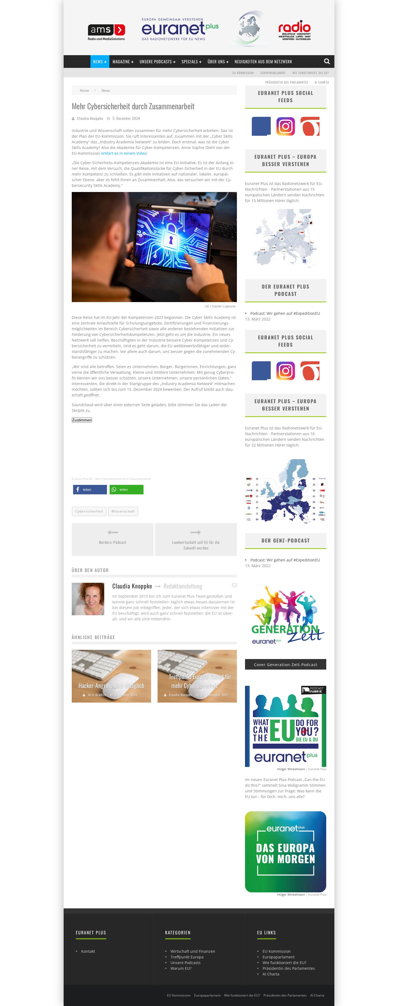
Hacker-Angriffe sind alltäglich (111, 685)
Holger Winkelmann (291, 769)
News (98, 61)
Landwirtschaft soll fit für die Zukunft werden (196, 545)
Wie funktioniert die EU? (310, 73)
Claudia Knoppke (90, 118)
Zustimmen (82, 420)
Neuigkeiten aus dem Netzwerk (263, 61)
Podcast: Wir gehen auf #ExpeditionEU (285, 313)
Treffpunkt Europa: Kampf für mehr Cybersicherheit (200, 681)
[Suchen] (327, 61)
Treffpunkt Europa (187, 956)
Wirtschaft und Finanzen (193, 951)
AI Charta (322, 82)
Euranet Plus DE (82, 478)
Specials (190, 61)
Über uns (216, 61)
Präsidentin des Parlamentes (286, 82)
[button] (90, 489)
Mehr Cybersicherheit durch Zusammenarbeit (123, 478)
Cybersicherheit (89, 511)
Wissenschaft (123, 511)
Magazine (121, 61)
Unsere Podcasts (156, 61)
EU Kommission (243, 73)
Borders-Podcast (112, 542)
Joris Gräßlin (97, 695)
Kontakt (88, 951)
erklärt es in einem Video (123, 153)
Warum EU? (181, 968)
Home (84, 90)
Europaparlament (273, 73)
